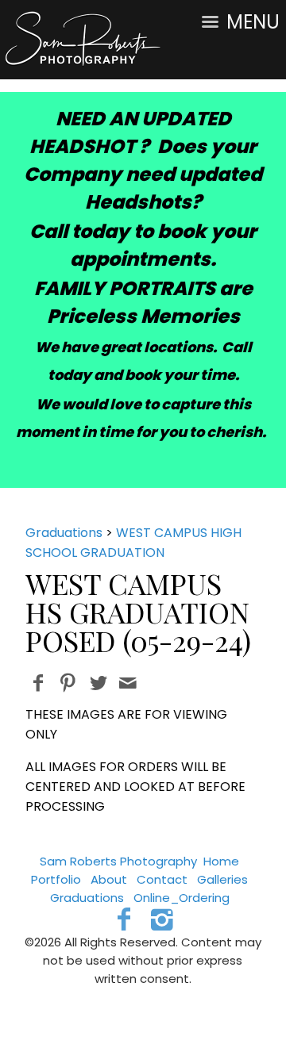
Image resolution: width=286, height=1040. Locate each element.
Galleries (222, 879)
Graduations (63, 533)
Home (221, 861)
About (109, 879)
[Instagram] (162, 919)
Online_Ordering (181, 897)
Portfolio (56, 879)
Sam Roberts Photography (118, 861)
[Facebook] (123, 919)
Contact (162, 879)
